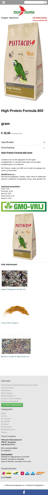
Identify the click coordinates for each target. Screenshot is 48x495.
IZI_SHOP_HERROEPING (12, 405)
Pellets (3, 413)
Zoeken (44, 2)
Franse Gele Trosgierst (9, 323)
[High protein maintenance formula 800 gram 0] (24, 62)
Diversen (4, 432)
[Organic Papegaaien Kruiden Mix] (24, 277)
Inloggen (4, 18)
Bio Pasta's (5, 424)
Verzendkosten (6, 390)
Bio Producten (6, 419)
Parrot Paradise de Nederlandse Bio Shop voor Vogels (19, 385)
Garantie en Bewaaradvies (10, 401)
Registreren (14, 18)
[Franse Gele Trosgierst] (24, 310)
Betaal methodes (7, 393)
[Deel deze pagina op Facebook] (24, 492)
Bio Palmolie (5, 421)
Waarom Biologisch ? (8, 396)
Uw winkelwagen (40, 18)
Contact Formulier (7, 388)
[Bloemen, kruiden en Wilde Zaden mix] (24, 344)
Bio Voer (4, 416)
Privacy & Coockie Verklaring (11, 398)
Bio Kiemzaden (6, 427)
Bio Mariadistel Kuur (8, 429)
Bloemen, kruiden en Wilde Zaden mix (15, 356)
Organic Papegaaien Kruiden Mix (13, 289)
